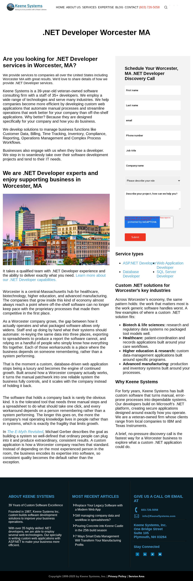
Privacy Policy (117, 576)
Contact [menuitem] (131, 7)
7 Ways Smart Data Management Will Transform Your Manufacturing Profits (98, 540)
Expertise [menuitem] (106, 7)
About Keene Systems (31, 496)
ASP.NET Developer (139, 263)
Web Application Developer (170, 265)
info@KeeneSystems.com (158, 516)
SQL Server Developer (166, 274)
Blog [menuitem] (119, 7)
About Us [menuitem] (73, 7)
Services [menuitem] (89, 7)
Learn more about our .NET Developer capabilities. (54, 277)
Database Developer (131, 274)
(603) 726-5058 (149, 7)
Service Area (136, 576)
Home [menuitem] (60, 7)
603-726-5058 (149, 509)
